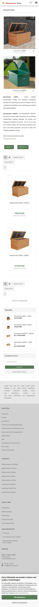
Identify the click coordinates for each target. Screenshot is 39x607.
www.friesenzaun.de (9, 139)
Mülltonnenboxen (7, 511)
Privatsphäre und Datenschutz (11, 443)
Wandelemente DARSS (9, 492)
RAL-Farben (5, 446)
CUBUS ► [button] (9, 147)
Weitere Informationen (19, 603)
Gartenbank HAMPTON (9, 488)
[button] (5, 157)
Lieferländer (5, 421)
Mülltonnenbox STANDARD (10, 464)
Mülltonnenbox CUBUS (8, 476)
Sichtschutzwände (7, 519)
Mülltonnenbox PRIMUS (9, 472)
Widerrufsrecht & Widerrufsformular (13, 428)
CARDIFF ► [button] (23, 147)
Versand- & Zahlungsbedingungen (12, 425)
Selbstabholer (6, 436)
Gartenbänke (6, 508)
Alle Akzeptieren (19, 597)
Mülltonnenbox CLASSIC (9, 468)
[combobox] (18, 157)
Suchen (19, 367)
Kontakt (4, 417)
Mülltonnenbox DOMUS (9, 480)
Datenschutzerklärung (21, 593)
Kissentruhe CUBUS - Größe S (19, 203)
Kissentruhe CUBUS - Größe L (19, 255)
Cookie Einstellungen (8, 450)
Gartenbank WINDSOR (8, 484)
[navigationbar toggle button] (36, 2)
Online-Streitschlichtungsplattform (12, 432)
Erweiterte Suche (19, 372)
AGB (3, 439)
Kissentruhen (6, 515)
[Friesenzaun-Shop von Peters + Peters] (11, 2)
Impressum (5, 414)
